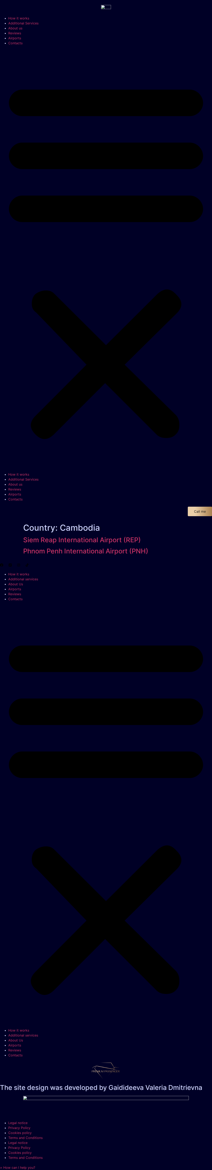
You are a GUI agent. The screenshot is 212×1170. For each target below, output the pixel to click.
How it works (18, 18)
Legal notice (18, 1123)
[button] (106, 259)
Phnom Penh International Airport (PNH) (85, 551)
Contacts (15, 43)
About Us (15, 584)
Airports (14, 38)
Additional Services (23, 23)
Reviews (14, 33)
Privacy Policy (19, 1128)
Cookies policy (20, 1133)
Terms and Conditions (25, 1138)
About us (15, 28)
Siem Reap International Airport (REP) (82, 540)
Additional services (23, 579)
